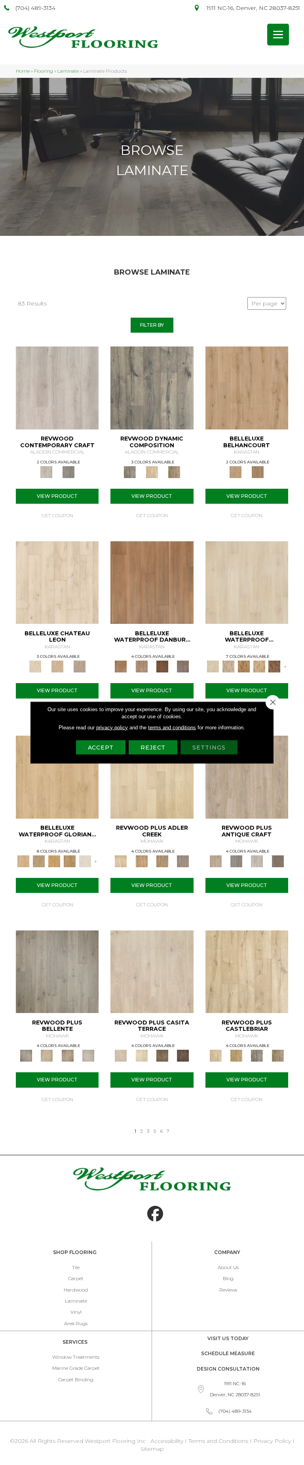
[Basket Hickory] (259, 666)
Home (23, 71)
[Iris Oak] (142, 1055)
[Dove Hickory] (246, 582)
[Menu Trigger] (278, 34)
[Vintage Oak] (68, 471)
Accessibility (166, 1440)
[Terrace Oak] (47, 1055)
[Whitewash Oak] (88, 1055)
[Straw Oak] (54, 860)
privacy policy (112, 728)
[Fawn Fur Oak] (69, 860)
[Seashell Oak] (57, 387)
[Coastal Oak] (152, 471)
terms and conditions (172, 728)
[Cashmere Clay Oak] (246, 387)
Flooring (43, 71)
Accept (101, 747)
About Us (228, 1267)
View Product (57, 496)
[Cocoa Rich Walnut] (162, 666)
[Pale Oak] (151, 776)
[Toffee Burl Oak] (258, 471)
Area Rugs (75, 1323)
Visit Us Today (228, 1338)
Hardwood (76, 1290)
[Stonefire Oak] (57, 971)
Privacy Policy (273, 1440)
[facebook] (155, 1214)
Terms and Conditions (218, 1440)
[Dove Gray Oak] (84, 860)
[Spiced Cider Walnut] (151, 582)
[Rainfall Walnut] (183, 666)
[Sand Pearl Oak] (246, 971)
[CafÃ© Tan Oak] (57, 582)
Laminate (68, 71)
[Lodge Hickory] (243, 666)
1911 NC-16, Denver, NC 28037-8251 (253, 7)
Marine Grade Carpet (76, 1368)
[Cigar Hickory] (274, 666)
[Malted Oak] (162, 860)
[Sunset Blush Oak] (39, 860)
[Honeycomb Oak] (57, 776)
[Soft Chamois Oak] (246, 776)
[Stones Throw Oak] (183, 860)
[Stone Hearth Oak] (236, 860)
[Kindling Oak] (278, 860)
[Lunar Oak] (257, 1055)
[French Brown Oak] (79, 666)
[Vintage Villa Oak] (68, 1055)
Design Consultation (228, 1369)
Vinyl (76, 1312)
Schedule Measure (228, 1353)
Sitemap (152, 1448)
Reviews (228, 1290)
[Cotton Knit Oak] (257, 860)
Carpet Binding (75, 1379)
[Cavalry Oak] (236, 1055)
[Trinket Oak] (278, 1055)
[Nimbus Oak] (151, 971)
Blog (228, 1278)
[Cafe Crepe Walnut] (142, 666)
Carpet (76, 1278)
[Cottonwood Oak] (162, 1055)
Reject (153, 747)
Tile (76, 1267)
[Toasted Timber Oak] (142, 860)
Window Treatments (75, 1357)
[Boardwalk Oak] (174, 471)
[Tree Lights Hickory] (228, 666)
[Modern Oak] (151, 387)
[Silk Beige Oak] (57, 666)
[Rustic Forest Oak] (183, 1055)
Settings (208, 747)
